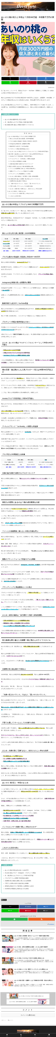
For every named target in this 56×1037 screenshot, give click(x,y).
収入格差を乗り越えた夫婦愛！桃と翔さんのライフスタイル (24, 179)
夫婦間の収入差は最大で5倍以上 (18, 181)
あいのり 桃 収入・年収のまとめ (17, 191)
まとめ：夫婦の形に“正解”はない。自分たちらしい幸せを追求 (26, 188)
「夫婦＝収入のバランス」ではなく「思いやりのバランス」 (25, 183)
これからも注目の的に (16, 196)
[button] (46, 82)
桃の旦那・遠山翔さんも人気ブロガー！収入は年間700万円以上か (26, 154)
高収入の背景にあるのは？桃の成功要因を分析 (21, 166)
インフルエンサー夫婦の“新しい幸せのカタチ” (22, 193)
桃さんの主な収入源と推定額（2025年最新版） (22, 138)
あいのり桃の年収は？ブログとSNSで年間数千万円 (22, 136)
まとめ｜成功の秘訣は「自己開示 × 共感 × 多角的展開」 (24, 176)
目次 (26, 133)
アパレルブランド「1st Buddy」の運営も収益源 (22, 158)
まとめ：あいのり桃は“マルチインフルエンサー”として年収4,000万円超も (29, 151)
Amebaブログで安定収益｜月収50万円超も (21, 156)
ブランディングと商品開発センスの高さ (20, 173)
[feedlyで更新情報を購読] (14, 919)
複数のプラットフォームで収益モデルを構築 (21, 171)
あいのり (4, 899)
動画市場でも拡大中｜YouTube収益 (19, 146)
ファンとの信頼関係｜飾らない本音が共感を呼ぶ (23, 168)
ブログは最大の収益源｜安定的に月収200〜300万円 (23, 141)
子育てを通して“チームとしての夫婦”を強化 (21, 186)
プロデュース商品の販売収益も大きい (20, 149)
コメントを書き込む (28, 1015)
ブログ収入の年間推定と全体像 (18, 161)
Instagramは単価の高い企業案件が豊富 (20, 143)
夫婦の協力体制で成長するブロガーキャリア (21, 164)
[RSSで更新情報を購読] (41, 919)
